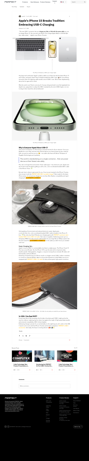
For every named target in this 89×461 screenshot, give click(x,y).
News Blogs (14, 6)
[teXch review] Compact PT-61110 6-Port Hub (64, 407)
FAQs (74, 403)
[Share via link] (29, 335)
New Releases (35, 2)
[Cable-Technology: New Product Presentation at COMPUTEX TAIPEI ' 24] (22, 356)
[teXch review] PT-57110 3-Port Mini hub (65, 414)
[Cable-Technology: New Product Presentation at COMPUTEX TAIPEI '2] (67, 356)
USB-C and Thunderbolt (49, 402)
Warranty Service (75, 405)
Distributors (76, 412)
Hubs (47, 412)
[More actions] (69, 16)
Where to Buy (76, 410)
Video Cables (47, 409)
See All (75, 347)
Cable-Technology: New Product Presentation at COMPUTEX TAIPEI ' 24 (21, 365)
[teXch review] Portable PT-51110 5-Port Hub (64, 402)
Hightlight (22, 6)
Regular (28, 6)
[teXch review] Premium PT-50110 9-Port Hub (65, 411)
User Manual (76, 408)
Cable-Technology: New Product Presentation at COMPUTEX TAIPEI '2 (66, 365)
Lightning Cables (48, 406)
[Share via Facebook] (19, 335)
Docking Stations (48, 421)
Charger (48, 418)
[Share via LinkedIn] (26, 335)
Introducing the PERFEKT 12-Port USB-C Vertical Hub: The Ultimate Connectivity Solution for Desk (44, 365)
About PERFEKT (77, 400)
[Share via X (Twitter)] (23, 335)
